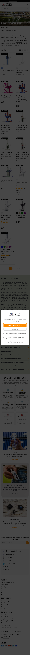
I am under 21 (15, 329)
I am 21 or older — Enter (15, 325)
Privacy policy (20, 342)
